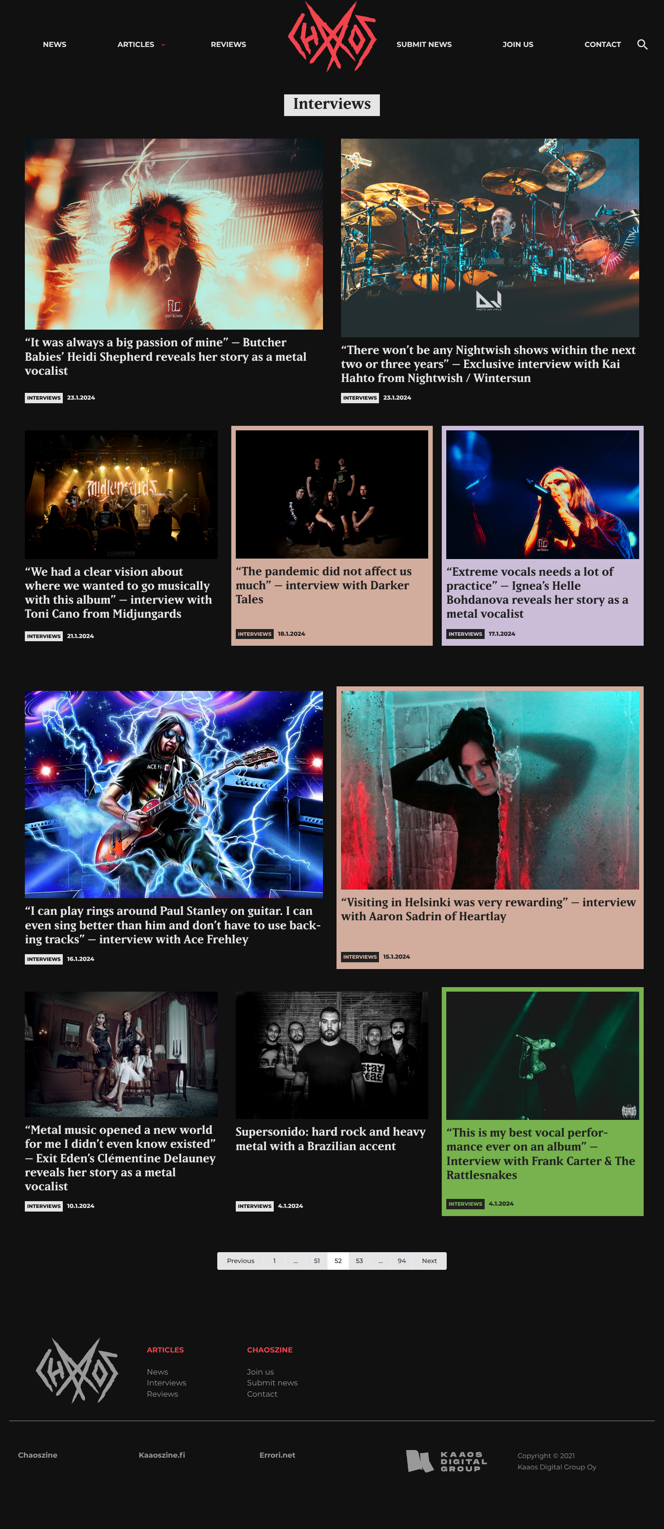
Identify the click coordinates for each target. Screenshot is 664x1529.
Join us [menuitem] (518, 45)
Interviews (167, 1383)
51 (317, 1261)
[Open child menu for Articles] (163, 45)
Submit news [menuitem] (424, 45)
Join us (260, 1372)
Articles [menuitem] (135, 45)
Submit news (272, 1383)
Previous (240, 1261)
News (157, 1372)
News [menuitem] (54, 45)
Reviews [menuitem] (228, 45)
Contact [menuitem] (603, 45)
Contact (262, 1394)
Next (429, 1261)
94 (402, 1261)
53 (359, 1261)
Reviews (162, 1394)
